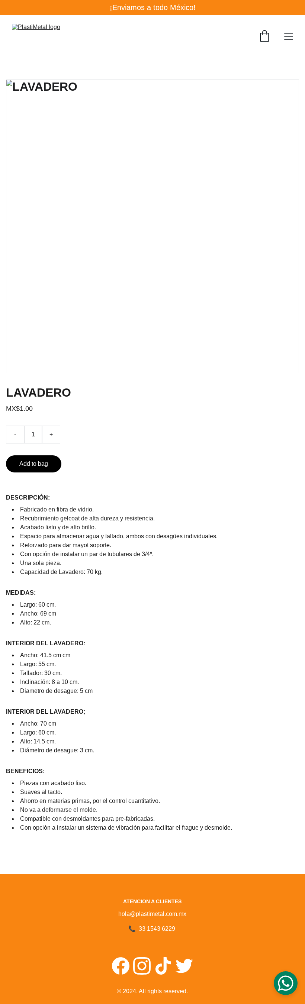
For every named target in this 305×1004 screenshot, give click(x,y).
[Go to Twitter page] (184, 966)
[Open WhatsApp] (286, 983)
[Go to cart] (264, 37)
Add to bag (33, 464)
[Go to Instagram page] (142, 966)
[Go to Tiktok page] (163, 966)
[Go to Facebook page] (120, 966)
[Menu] (288, 36)
